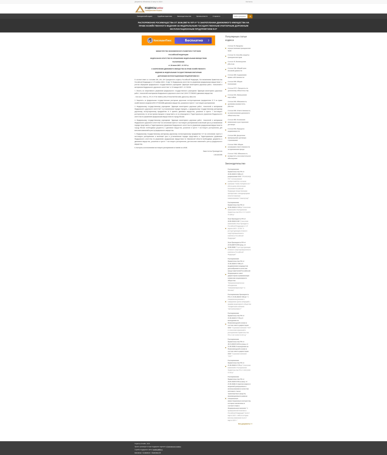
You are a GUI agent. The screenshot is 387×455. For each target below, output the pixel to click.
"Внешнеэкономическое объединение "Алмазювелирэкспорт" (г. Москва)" (239, 274)
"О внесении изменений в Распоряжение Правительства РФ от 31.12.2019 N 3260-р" (239, 208)
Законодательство (184, 16)
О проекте (216, 16)
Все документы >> (245, 424)
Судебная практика (165, 16)
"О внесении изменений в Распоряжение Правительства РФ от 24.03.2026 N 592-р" (239, 366)
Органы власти (202, 16)
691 (169, 82)
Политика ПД (156, 453)
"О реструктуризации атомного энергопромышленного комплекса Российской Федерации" (239, 248)
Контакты (249, 2)
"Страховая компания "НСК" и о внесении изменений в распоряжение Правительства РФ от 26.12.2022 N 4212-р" (239, 324)
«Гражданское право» (173, 447)
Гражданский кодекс (144, 16)
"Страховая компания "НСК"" (238, 347)
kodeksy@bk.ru (158, 450)
